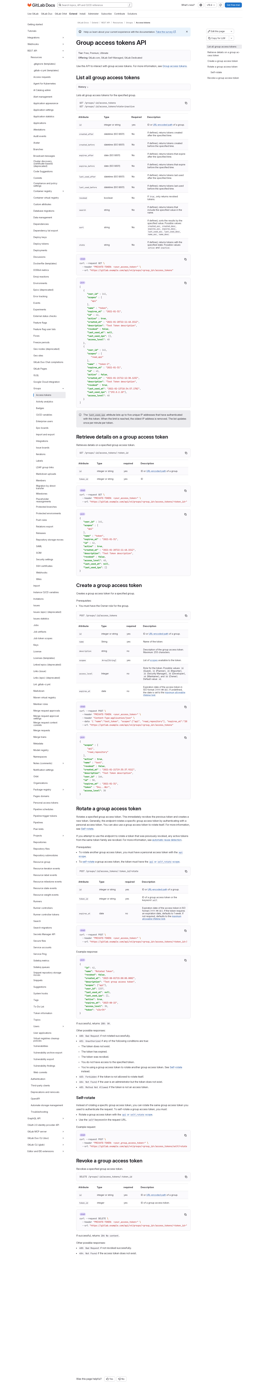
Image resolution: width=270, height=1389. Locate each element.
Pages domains (41, 796)
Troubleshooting (39, 1111)
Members (41, 480)
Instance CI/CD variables (46, 592)
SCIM (38, 552)
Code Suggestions (43, 171)
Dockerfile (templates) (45, 263)
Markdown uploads (46, 474)
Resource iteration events (46, 868)
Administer (93, 13)
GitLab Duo (46, 13)
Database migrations (43, 211)
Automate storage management (47, 1105)
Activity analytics (44, 401)
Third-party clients (40, 1085)
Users (36, 1026)
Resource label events (45, 875)
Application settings (43, 110)
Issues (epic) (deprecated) (47, 612)
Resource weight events (46, 894)
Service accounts (42, 947)
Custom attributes (42, 204)
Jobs (36, 625)
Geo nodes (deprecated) (46, 349)
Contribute (119, 13)
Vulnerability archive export (47, 1052)
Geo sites (38, 355)
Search (37, 921)
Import (36, 585)
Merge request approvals (46, 710)
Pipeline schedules (43, 809)
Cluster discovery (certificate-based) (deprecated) (43, 164)
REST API (32, 50)
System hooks (40, 993)
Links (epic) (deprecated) (46, 677)
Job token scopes (42, 638)
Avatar (36, 142)
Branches (38, 149)
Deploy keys (40, 237)
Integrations (34, 37)
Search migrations (42, 927)
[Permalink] (142, 77)
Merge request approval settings (46, 717)
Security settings (44, 559)
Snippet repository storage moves (47, 973)
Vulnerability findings (44, 1065)
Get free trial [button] (233, 5)
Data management (42, 217)
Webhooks (33, 44)
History (82, 86)
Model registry (41, 750)
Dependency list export (45, 230)
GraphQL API (34, 1118)
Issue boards (42, 447)
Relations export (44, 526)
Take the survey (164, 32)
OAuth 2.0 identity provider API (43, 1125)
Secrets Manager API (44, 934)
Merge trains (39, 737)
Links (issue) (39, 671)
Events (36, 303)
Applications (39, 123)
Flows (36, 335)
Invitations (38, 599)
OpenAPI (35, 1098)
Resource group (41, 862)
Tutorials (32, 31)
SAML (39, 546)
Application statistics (43, 116)
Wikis (39, 579)
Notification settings (43, 769)
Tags (36, 1000)
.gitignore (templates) (44, 63)
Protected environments (48, 513)
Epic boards (42, 428)
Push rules (41, 520)
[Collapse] (63, 51)
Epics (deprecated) (43, 289)
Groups (37, 388)
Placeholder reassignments (43, 500)
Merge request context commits (45, 724)
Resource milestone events (47, 881)
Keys (35, 645)
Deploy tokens (41, 243)
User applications (42, 1033)
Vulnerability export (43, 1059)
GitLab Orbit (61, 13)
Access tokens (43, 395)
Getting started (35, 24)
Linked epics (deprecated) (47, 664)
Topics (36, 1019)
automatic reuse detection (167, 839)
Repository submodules (45, 855)
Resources (36, 57)
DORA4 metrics (41, 270)
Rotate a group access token (223, 66)
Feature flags (40, 322)
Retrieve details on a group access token (224, 54)
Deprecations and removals (45, 1092)
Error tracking (40, 296)
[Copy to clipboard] (186, 103)
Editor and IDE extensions (41, 1151)
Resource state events (45, 888)
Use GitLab (33, 13)
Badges (40, 408)
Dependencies (41, 224)
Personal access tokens (45, 802)
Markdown (38, 691)
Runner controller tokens (46, 914)
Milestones (41, 493)
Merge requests (41, 730)
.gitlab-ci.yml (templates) (46, 70)
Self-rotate (87, 828)
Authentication (38, 1079)
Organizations (40, 783)
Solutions (132, 13)
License (37, 651)
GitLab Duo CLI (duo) (38, 1138)
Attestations (39, 129)
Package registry (42, 789)
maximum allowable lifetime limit (161, 917)
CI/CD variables (44, 414)
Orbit (35, 776)
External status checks (45, 316)
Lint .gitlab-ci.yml (41, 684)
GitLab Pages (40, 368)
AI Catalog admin (42, 90)
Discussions (39, 257)
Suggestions (39, 986)
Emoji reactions (41, 276)
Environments (40, 283)
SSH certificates (44, 566)
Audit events (39, 136)
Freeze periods (41, 342)
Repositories (39, 842)
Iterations (40, 454)
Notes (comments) (42, 763)
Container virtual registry (46, 197)
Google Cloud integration (46, 381)
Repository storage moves (49, 539)
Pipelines (38, 822)
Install (83, 13)
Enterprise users (44, 421)
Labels (39, 460)
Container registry (42, 191)
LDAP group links (45, 467)
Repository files (41, 848)
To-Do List (38, 1006)
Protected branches (46, 506)
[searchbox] (95, 5)
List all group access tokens (222, 46)
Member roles (40, 704)
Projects (37, 835)
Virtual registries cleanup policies (46, 1039)
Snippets (37, 980)
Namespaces (40, 756)
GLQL (36, 375)
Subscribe (106, 13)
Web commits (40, 1072)
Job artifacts (39, 631)
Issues (36, 605)
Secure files (39, 940)
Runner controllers (43, 908)
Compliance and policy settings (45, 184)
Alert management (42, 96)
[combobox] (201, 5)
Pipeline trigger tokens (45, 816)
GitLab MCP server (37, 1131)
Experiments (39, 309)
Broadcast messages (44, 156)
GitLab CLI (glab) (36, 1144)
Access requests (42, 77)
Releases (41, 533)
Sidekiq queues (41, 967)
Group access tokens (174, 66)
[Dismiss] (187, 32)
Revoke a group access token (223, 78)
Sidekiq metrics (41, 960)
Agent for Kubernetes (44, 83)
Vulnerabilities (40, 1046)
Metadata (38, 743)
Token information (42, 1013)
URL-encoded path (162, 124)
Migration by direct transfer (45, 487)
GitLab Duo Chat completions (48, 362)
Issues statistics (41, 618)
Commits (37, 178)
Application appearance (45, 103)
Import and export (45, 434)
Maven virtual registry (44, 697)
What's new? (188, 5)
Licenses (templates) (44, 658)
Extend (73, 13)
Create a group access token (223, 61)
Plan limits (38, 829)
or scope (164, 861)
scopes (154, 660)
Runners (37, 901)
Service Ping (40, 954)
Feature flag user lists (44, 329)
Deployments (40, 250)
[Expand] (63, 37)
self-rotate (88, 861)
